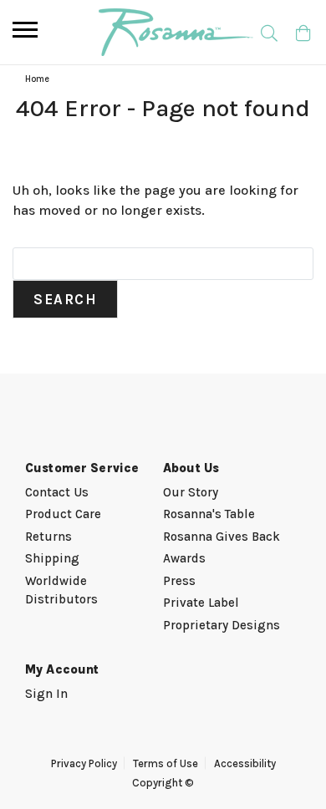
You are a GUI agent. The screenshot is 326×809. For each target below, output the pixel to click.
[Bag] (303, 32)
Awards (184, 558)
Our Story (190, 492)
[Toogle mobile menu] (25, 30)
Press (179, 580)
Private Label (201, 602)
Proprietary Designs (221, 625)
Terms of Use (165, 763)
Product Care (63, 514)
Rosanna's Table (209, 514)
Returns (48, 536)
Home (37, 79)
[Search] (268, 32)
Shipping (52, 558)
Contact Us (57, 492)
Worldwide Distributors (61, 590)
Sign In (46, 693)
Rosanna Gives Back (221, 536)
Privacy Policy (84, 763)
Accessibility (245, 763)
